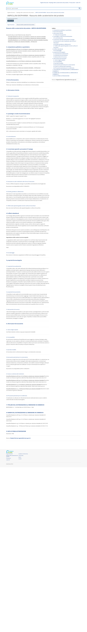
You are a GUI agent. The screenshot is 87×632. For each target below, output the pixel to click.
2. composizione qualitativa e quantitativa (61, 30)
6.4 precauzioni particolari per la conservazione (64, 64)
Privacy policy (21, 455)
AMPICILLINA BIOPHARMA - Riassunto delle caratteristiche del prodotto (49, 12)
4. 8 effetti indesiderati (57, 49)
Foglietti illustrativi (44, 2)
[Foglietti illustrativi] (10, 3)
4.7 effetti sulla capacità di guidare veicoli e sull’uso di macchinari (65, 46)
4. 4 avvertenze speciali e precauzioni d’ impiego (63, 39)
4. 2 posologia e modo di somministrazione (62, 36)
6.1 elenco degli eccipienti (59, 60)
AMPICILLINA (10, 20)
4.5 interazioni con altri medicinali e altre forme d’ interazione (64, 41)
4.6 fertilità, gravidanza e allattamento (62, 44)
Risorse (20, 457)
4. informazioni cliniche (57, 33)
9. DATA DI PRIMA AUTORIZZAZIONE (60, 76)
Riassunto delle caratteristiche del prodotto (25, 24)
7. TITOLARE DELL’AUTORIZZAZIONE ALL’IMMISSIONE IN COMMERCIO (65, 70)
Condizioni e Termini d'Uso (23, 453)
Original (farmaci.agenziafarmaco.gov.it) (66, 79)
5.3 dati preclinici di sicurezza (60, 57)
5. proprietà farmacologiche (58, 52)
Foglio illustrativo (10, 24)
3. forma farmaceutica (57, 31)
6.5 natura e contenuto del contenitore (62, 66)
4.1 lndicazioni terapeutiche (59, 35)
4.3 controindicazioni (58, 38)
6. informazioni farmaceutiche (59, 58)
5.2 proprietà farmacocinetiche (60, 55)
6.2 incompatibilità (57, 61)
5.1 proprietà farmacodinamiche (60, 53)
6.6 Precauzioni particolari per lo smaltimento (63, 68)
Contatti (20, 458)
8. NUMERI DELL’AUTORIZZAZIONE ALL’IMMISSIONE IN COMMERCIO (65, 73)
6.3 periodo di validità (58, 63)
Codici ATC (78, 2)
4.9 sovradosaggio (57, 50)
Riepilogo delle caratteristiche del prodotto (59, 2)
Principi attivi (72, 2)
